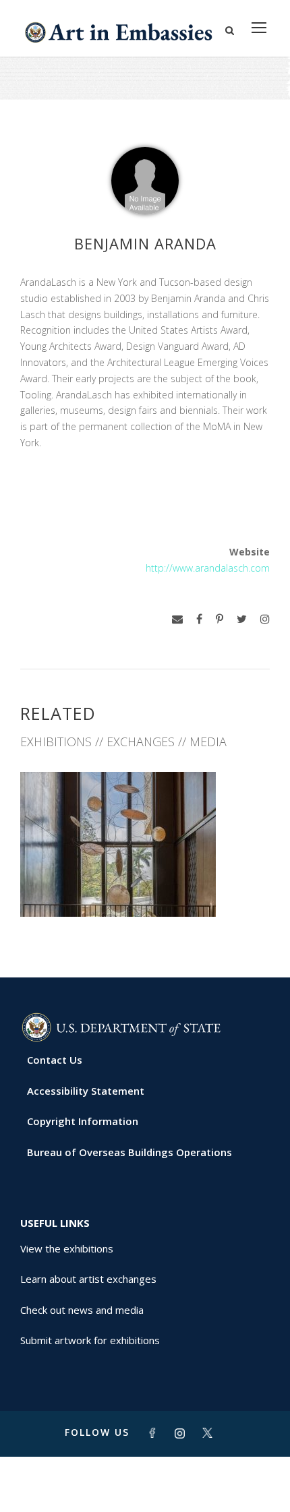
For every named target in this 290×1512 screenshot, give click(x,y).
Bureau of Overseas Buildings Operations (129, 1152)
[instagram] (265, 619)
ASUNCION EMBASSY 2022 (145, 887)
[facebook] (199, 619)
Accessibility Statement (85, 1090)
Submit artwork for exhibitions (90, 1340)
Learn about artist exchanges (88, 1279)
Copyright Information (82, 1121)
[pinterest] (219, 619)
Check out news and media (82, 1310)
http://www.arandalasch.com (208, 568)
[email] (177, 619)
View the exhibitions (66, 1248)
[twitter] (242, 619)
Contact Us (54, 1059)
